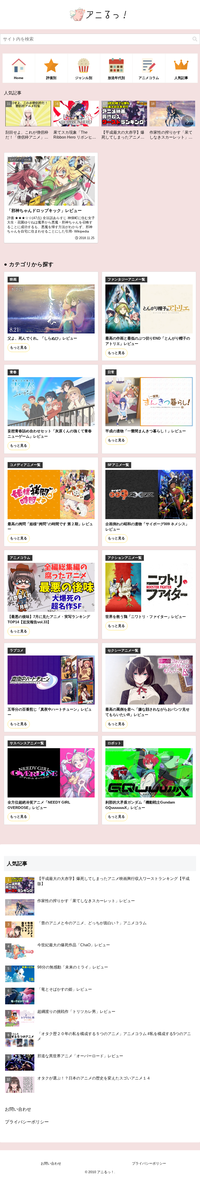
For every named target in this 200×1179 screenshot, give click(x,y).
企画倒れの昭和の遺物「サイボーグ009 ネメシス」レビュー (147, 526)
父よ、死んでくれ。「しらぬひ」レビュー (42, 338)
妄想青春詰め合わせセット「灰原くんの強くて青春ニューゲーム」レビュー (50, 433)
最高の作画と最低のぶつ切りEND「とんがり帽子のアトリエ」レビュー (147, 341)
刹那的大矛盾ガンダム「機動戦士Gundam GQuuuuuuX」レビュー (140, 805)
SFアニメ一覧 (118, 465)
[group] (31, 122)
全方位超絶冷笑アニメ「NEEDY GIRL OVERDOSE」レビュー (39, 805)
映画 (13, 279)
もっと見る (18, 347)
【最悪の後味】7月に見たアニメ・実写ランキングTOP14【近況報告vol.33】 (49, 619)
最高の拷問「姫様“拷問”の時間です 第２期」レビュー (50, 526)
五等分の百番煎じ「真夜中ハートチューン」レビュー (50, 712)
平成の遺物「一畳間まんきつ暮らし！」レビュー (145, 431)
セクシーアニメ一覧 (123, 650)
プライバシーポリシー (27, 1121)
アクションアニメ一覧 (125, 558)
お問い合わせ (18, 1109)
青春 (13, 372)
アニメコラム (20, 558)
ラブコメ (16, 650)
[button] (194, 39)
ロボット (114, 743)
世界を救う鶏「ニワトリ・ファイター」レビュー (145, 617)
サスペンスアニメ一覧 (27, 743)
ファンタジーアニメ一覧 (126, 279)
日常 (111, 372)
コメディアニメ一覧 (25, 465)
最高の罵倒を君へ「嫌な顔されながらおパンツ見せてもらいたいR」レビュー (147, 712)
